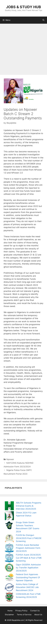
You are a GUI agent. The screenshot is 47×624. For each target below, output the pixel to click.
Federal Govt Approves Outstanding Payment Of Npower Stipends (28, 577)
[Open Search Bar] (43, 20)
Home (10, 610)
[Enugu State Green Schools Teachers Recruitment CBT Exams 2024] (9, 526)
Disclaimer (9, 614)
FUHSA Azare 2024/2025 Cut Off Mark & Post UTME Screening (29, 558)
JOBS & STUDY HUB (23, 7)
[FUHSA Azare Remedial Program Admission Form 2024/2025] (9, 548)
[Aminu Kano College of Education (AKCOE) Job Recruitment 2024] (9, 588)
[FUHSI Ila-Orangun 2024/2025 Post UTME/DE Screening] (9, 539)
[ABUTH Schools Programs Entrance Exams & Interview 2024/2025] (9, 506)
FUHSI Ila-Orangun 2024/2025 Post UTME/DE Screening (28, 538)
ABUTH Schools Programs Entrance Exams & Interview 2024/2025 (28, 506)
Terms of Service (24, 614)
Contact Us (35, 610)
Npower (10, 459)
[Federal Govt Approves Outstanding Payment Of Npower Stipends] (9, 578)
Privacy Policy (21, 610)
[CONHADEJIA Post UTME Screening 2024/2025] (9, 597)
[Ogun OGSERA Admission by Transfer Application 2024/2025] (9, 568)
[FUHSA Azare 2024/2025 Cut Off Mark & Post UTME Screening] (9, 558)
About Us (38, 614)
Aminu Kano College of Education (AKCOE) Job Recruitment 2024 (27, 587)
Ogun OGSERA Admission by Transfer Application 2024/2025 (28, 567)
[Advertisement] (23, 48)
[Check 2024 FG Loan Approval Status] (9, 516)
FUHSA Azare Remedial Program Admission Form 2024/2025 (28, 548)
